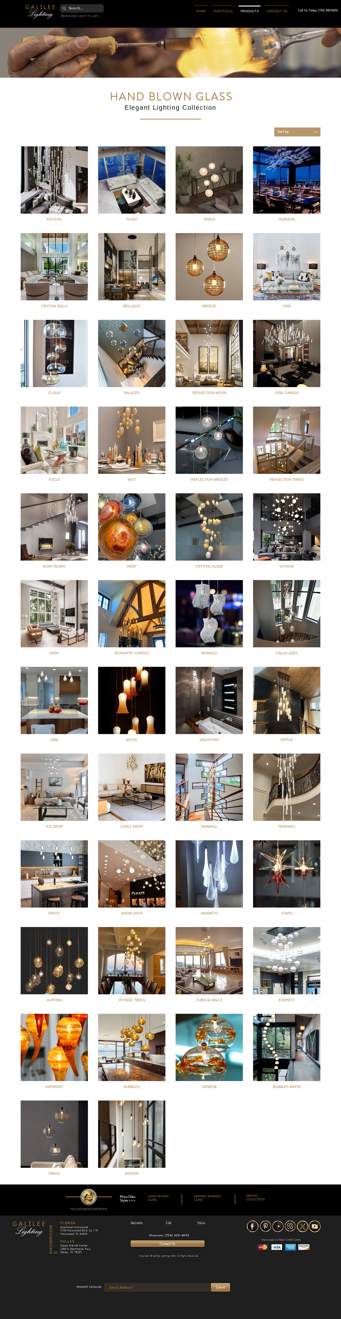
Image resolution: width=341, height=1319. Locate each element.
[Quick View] (54, 180)
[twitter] (302, 1226)
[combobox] (297, 132)
